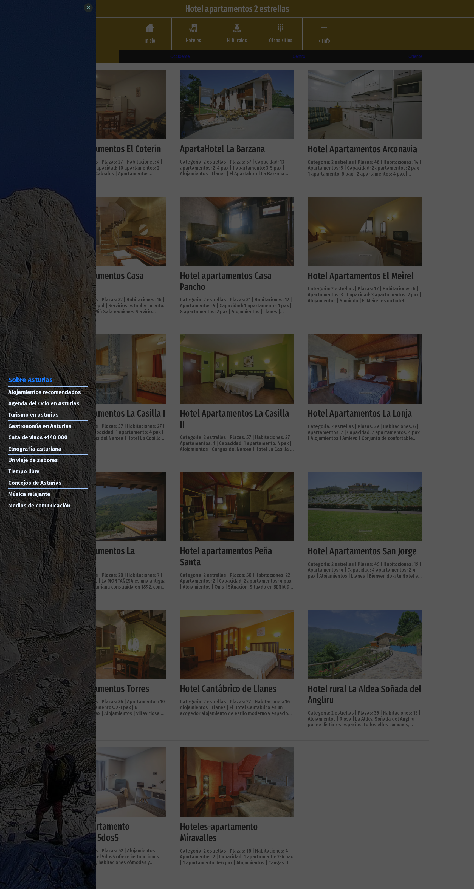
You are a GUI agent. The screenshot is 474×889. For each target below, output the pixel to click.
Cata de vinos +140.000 (37, 437)
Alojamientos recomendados (44, 392)
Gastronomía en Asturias (40, 426)
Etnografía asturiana (34, 449)
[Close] (88, 7)
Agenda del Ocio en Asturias (44, 403)
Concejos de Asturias (35, 483)
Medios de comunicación (39, 505)
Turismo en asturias (33, 414)
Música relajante (29, 494)
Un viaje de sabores (33, 460)
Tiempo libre (24, 471)
